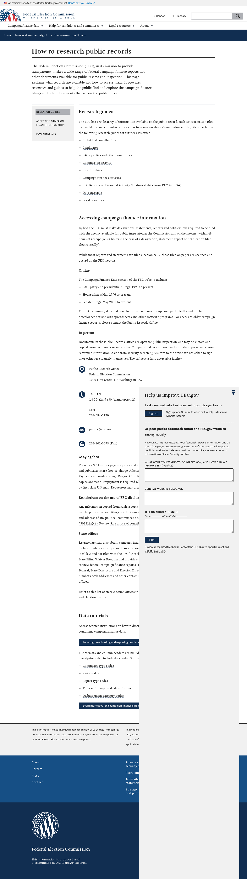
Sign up (153, 413)
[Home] (62, 16)
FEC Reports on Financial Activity (106, 185)
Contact (37, 782)
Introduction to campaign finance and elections (42, 35)
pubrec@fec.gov (100, 429)
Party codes (91, 673)
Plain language (136, 772)
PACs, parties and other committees (107, 155)
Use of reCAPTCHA (155, 550)
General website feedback (164, 488)
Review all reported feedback (161, 547)
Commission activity (97, 163)
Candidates (90, 147)
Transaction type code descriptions (107, 688)
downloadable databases (135, 311)
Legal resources (93, 200)
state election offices (120, 592)
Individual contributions (100, 140)
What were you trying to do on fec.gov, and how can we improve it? (186, 464)
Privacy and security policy (136, 764)
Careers (37, 769)
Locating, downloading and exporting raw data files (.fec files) (120, 642)
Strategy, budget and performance (138, 791)
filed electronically (147, 255)
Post (151, 539)
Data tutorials (46, 134)
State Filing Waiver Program (98, 559)
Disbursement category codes (103, 695)
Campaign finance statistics (102, 178)
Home (7, 35)
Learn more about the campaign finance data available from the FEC (124, 705)
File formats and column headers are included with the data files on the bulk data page (138, 653)
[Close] (233, 392)
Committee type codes (98, 666)
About (36, 762)
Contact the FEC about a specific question (204, 547)
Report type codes (95, 681)
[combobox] (211, 16)
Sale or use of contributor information (136, 523)
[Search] (237, 16)
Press (35, 775)
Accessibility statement (134, 781)
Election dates (92, 170)
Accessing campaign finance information (50, 123)
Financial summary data (95, 311)
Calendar (159, 16)
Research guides (48, 111)
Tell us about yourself (161, 512)
